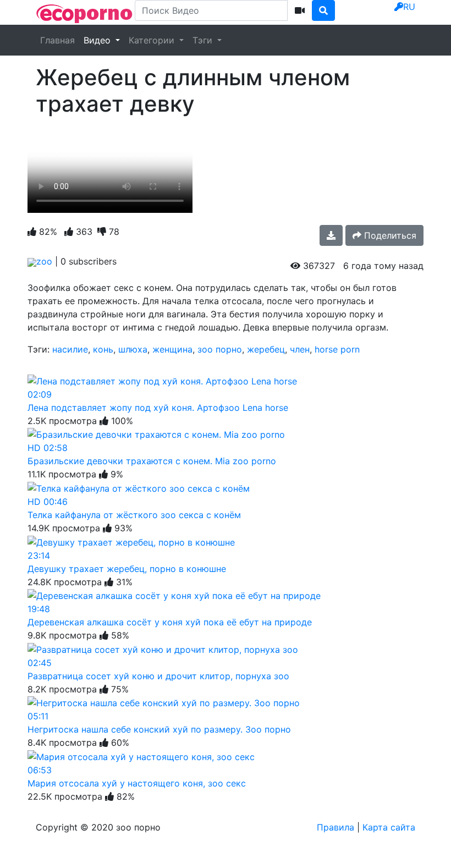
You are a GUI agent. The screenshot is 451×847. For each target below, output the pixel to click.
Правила (335, 827)
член (300, 349)
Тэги (204, 40)
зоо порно (219, 349)
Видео (98, 40)
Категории (153, 40)
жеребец (266, 349)
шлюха (132, 349)
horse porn (337, 349)
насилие (70, 349)
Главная (57, 40)
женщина (172, 349)
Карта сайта (388, 827)
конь (103, 349)
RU (409, 6)
